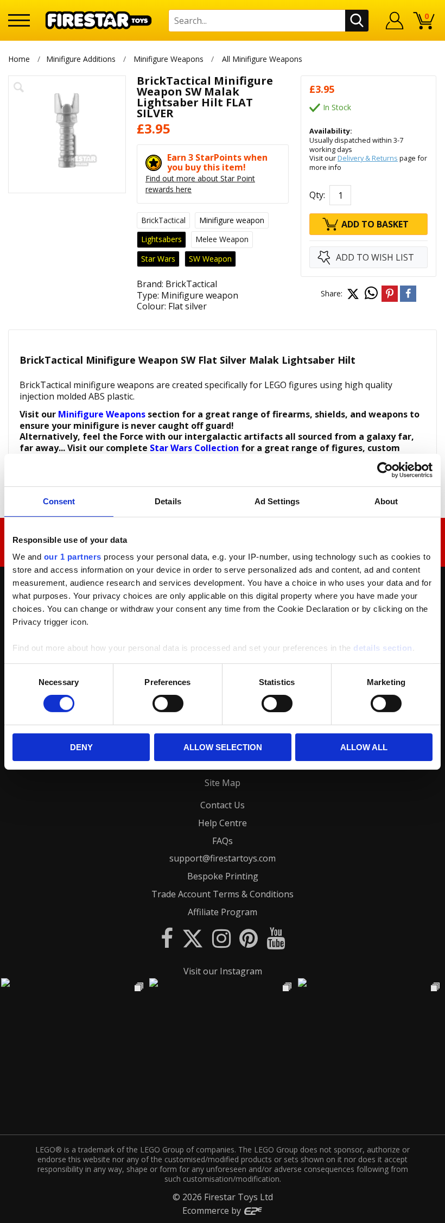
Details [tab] (168, 500)
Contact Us (222, 805)
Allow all (363, 747)
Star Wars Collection (194, 448)
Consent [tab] (59, 500)
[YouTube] (275, 938)
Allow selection (222, 747)
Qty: (317, 195)
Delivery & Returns (368, 158)
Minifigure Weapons (169, 59)
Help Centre (222, 823)
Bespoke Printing (222, 876)
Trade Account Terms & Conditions (222, 894)
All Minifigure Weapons (262, 59)
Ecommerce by (212, 1210)
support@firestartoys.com (222, 858)
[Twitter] (193, 938)
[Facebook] (167, 938)
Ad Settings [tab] (277, 500)
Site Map (222, 783)
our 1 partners (72, 556)
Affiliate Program (222, 912)
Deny (81, 747)
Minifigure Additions (81, 59)
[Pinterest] (248, 938)
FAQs (222, 841)
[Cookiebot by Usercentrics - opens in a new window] (385, 469)
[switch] (167, 703)
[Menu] (19, 20)
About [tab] (386, 500)
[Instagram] (221, 938)
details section (382, 647)
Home (19, 59)
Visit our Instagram (222, 971)
